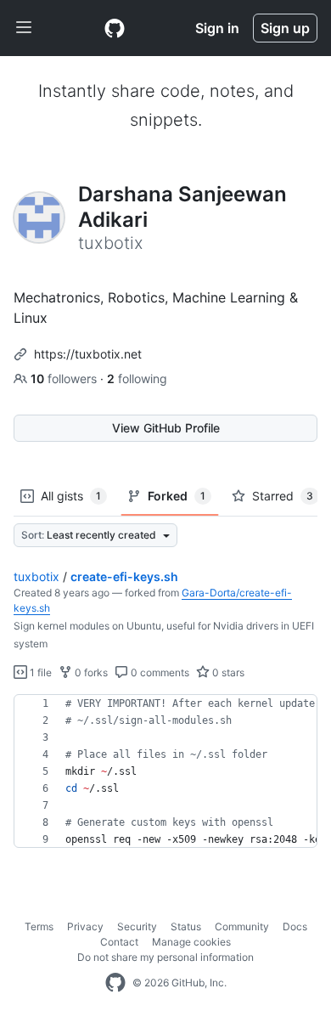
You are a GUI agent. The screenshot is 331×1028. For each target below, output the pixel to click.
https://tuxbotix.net (88, 354)
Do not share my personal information (165, 957)
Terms (39, 926)
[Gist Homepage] (114, 28)
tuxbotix (36, 576)
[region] (165, 771)
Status (186, 926)
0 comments (158, 672)
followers (65, 378)
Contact (119, 941)
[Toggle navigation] (24, 28)
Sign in (217, 28)
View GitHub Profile (166, 428)
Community (242, 926)
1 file (39, 672)
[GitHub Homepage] (115, 983)
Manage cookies (191, 941)
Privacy (85, 926)
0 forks (90, 672)
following (137, 378)
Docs (295, 926)
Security (137, 926)
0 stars (227, 672)
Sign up (285, 28)
